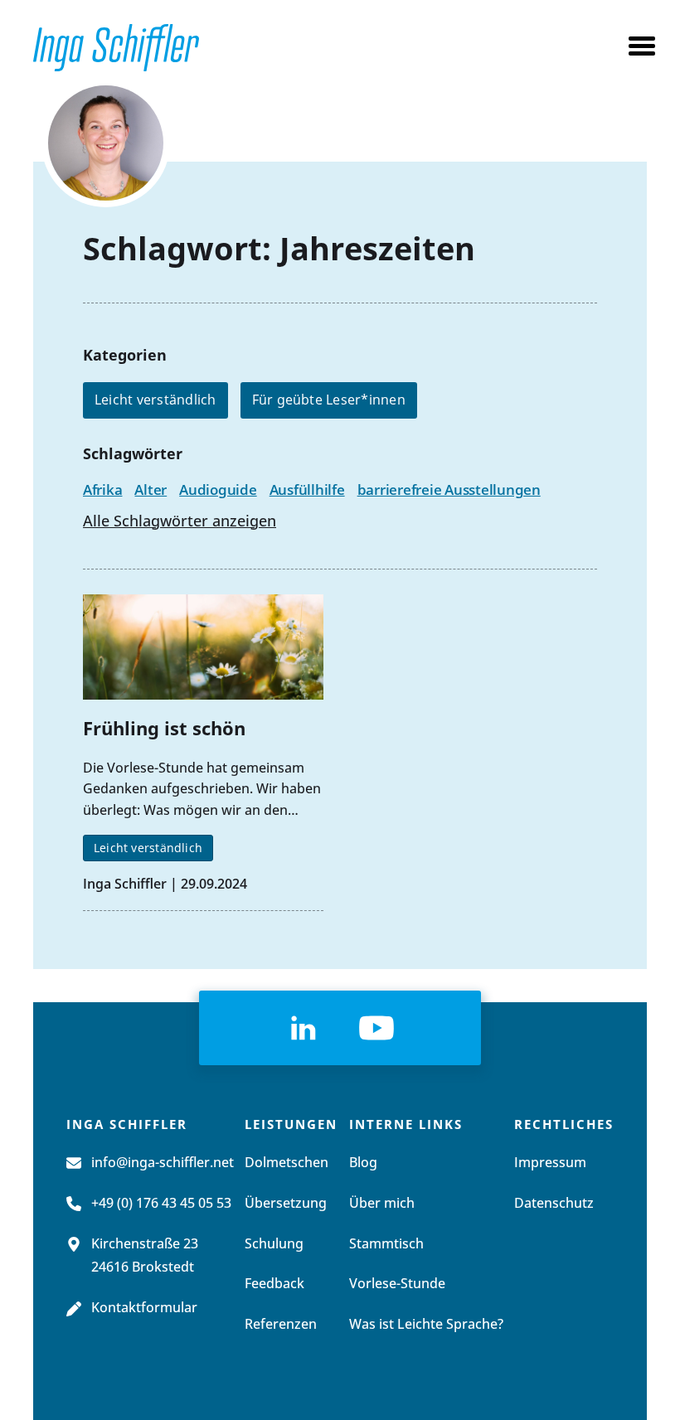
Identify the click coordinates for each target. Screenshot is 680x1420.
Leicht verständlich (155, 399)
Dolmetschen (286, 1163)
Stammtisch (386, 1244)
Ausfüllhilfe (307, 489)
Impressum (550, 1163)
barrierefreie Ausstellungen (449, 489)
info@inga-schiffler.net (162, 1163)
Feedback (274, 1284)
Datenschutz (554, 1203)
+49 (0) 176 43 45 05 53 (161, 1203)
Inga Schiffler (125, 884)
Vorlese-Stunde (397, 1284)
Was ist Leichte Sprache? (426, 1324)
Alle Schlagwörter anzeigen (179, 522)
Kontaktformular (144, 1308)
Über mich (382, 1203)
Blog (363, 1163)
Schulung (274, 1244)
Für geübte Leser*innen (329, 399)
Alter (150, 489)
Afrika (102, 489)
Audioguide (217, 489)
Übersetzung (286, 1203)
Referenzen (281, 1324)
